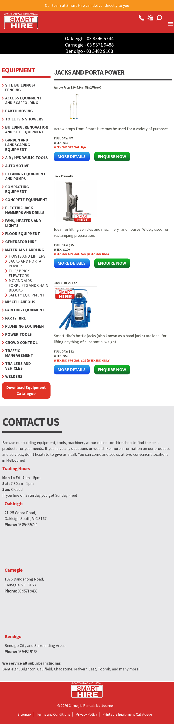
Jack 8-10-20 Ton (65, 283)
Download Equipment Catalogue (26, 390)
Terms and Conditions (53, 714)
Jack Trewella (63, 176)
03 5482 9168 (99, 51)
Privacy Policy (86, 714)
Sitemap (24, 714)
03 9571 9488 (100, 45)
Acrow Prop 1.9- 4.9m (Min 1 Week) (77, 87)
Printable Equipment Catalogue (127, 714)
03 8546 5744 (100, 38)
